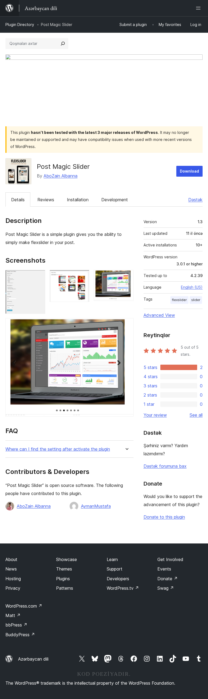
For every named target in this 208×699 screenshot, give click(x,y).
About (11, 559)
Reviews (45, 199)
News (11, 569)
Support (114, 569)
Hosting (13, 578)
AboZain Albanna (60, 176)
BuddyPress (20, 634)
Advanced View (159, 315)
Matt (13, 615)
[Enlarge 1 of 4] (38, 277)
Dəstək (195, 199)
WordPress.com (23, 606)
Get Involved (170, 559)
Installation (78, 199)
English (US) (192, 287)
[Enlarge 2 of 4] (82, 277)
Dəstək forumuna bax (165, 466)
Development (114, 199)
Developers (118, 578)
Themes (64, 569)
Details (18, 199)
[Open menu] (199, 8)
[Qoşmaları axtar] (62, 43)
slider (195, 300)
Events (164, 569)
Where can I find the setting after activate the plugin (57, 449)
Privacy (12, 588)
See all (196, 415)
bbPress (16, 625)
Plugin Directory (19, 24)
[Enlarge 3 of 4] (126, 277)
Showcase (66, 559)
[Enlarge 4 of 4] (126, 325)
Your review (155, 415)
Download (189, 171)
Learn (112, 559)
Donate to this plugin (164, 517)
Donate (167, 578)
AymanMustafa (96, 506)
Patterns (64, 588)
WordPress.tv (123, 588)
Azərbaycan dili (33, 659)
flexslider (179, 300)
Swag (165, 588)
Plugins (63, 578)
